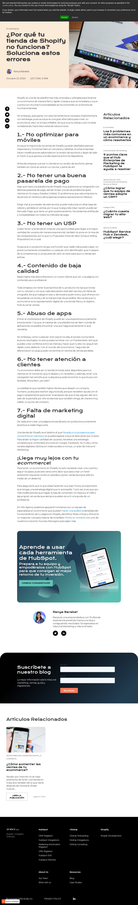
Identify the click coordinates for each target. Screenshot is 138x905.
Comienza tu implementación (36, 583)
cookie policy (7, 5)
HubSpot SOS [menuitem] (45, 855)
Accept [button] (64, 17)
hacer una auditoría (73, 511)
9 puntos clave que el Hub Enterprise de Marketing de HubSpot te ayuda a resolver (117, 162)
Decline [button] (75, 17)
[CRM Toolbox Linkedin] (74, 899)
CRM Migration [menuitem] (46, 836)
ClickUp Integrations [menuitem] (79, 840)
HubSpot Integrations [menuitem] (49, 840)
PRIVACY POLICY (52, 899)
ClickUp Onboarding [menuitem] (79, 836)
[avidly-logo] (12, 829)
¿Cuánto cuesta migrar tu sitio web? (116, 214)
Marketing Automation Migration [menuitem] (49, 845)
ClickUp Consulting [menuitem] (78, 844)
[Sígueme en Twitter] (55, 633)
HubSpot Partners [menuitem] (47, 860)
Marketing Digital (30, 756)
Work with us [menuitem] (45, 882)
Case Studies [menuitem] (76, 882)
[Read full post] (25, 740)
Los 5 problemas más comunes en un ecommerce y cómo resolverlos (117, 136)
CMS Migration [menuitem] (46, 851)
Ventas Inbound (13, 756)
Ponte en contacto (75, 517)
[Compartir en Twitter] (7, 114)
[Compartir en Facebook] (7, 109)
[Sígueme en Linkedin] (63, 633)
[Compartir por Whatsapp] (7, 126)
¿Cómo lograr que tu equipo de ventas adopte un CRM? (116, 192)
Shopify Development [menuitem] (111, 836)
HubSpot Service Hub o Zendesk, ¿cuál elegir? (117, 234)
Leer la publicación (17, 796)
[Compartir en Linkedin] (7, 120)
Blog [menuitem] (72, 878)
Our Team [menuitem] (43, 878)
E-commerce (12, 29)
